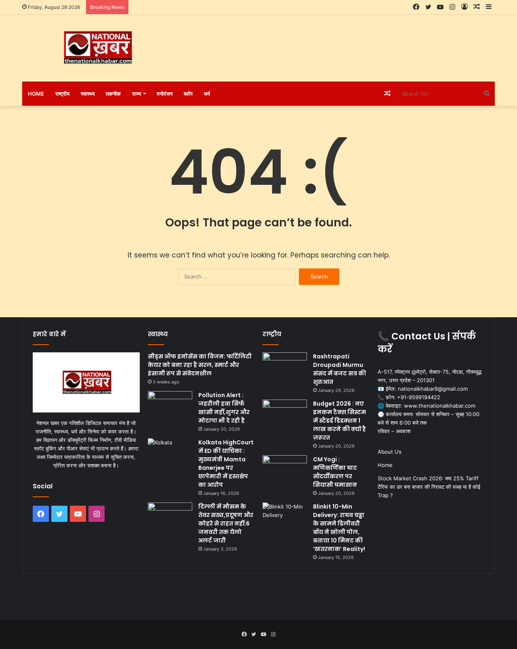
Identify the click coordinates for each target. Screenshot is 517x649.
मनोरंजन (164, 93)
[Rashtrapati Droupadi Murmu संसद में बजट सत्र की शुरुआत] (285, 367)
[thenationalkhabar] (97, 48)
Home (36, 93)
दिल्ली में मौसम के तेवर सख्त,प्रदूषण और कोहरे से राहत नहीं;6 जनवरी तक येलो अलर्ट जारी (225, 523)
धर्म (207, 93)
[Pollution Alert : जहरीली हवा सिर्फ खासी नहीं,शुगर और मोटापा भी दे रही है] (170, 406)
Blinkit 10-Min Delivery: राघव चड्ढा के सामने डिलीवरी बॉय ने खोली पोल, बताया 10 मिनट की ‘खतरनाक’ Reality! (339, 527)
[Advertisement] (339, 41)
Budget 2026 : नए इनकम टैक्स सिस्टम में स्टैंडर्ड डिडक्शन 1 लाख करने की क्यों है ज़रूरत (339, 421)
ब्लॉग (188, 93)
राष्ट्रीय (62, 93)
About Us (389, 451)
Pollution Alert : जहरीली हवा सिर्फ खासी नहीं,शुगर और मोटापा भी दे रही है (224, 408)
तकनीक (113, 93)
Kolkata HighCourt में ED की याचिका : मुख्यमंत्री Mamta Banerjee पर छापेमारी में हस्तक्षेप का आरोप (226, 463)
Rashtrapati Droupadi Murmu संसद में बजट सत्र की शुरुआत (339, 369)
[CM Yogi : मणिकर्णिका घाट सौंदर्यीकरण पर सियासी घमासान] (285, 470)
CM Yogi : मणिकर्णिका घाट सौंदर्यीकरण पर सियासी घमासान (335, 472)
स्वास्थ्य (88, 93)
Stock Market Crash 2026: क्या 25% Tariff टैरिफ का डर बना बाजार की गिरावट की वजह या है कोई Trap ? (429, 486)
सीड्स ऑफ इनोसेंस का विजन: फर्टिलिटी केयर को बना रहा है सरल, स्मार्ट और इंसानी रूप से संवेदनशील (200, 364)
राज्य (136, 93)
